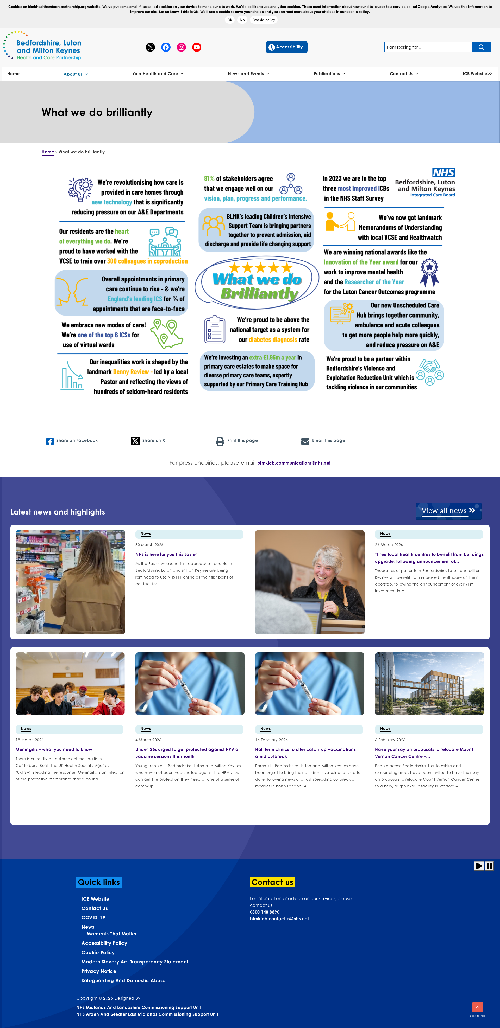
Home (13, 73)
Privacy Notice (99, 971)
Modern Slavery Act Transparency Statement (135, 962)
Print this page (242, 440)
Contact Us (401, 73)
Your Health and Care (155, 73)
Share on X (153, 440)
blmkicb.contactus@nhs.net (279, 918)
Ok (230, 20)
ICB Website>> (478, 73)
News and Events (246, 73)
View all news (445, 511)
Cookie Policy (98, 952)
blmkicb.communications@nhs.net (294, 463)
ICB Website (96, 899)
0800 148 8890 (265, 912)
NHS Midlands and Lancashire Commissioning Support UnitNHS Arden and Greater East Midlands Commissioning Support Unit (147, 1011)
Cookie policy (264, 20)
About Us (73, 74)
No (242, 20)
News (146, 533)
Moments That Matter (112, 933)
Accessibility (286, 46)
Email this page (328, 440)
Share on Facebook (77, 440)
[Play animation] (479, 866)
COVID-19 (93, 917)
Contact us (95, 908)
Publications (327, 73)
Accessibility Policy (104, 943)
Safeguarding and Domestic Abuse (124, 980)
